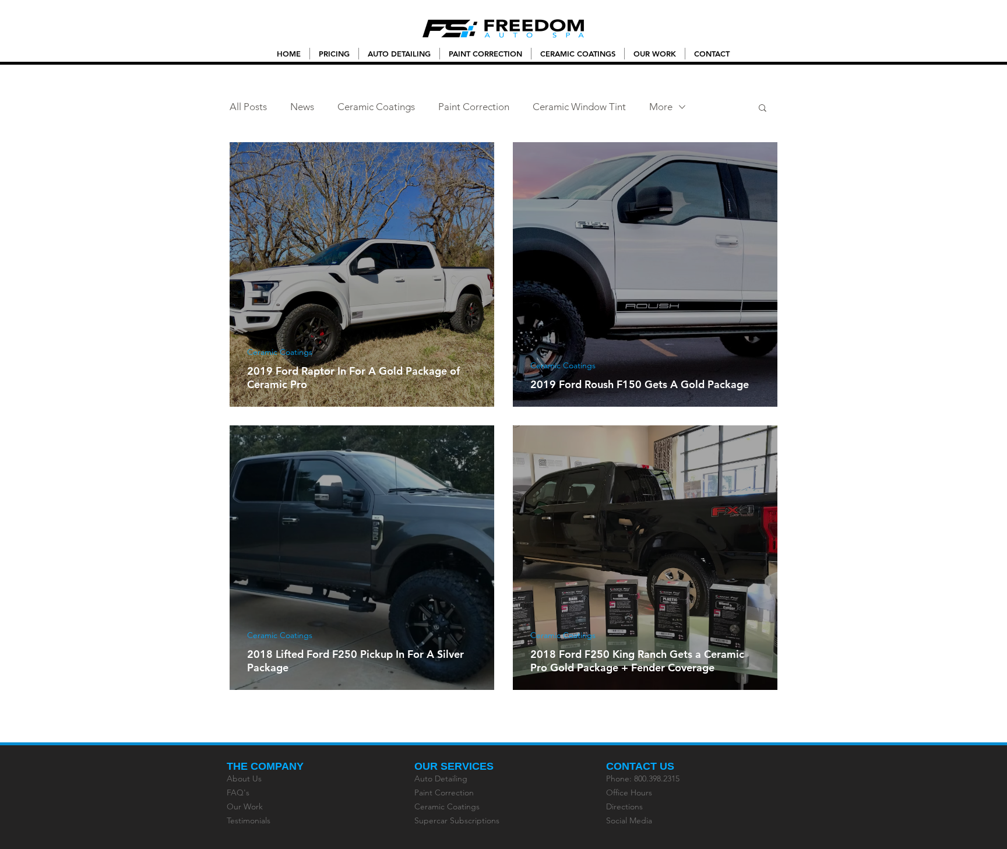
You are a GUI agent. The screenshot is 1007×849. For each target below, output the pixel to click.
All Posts (248, 106)
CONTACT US (640, 766)
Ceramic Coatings (376, 106)
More (660, 106)
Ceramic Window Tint (579, 106)
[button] (762, 109)
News (302, 106)
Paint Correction (473, 106)
